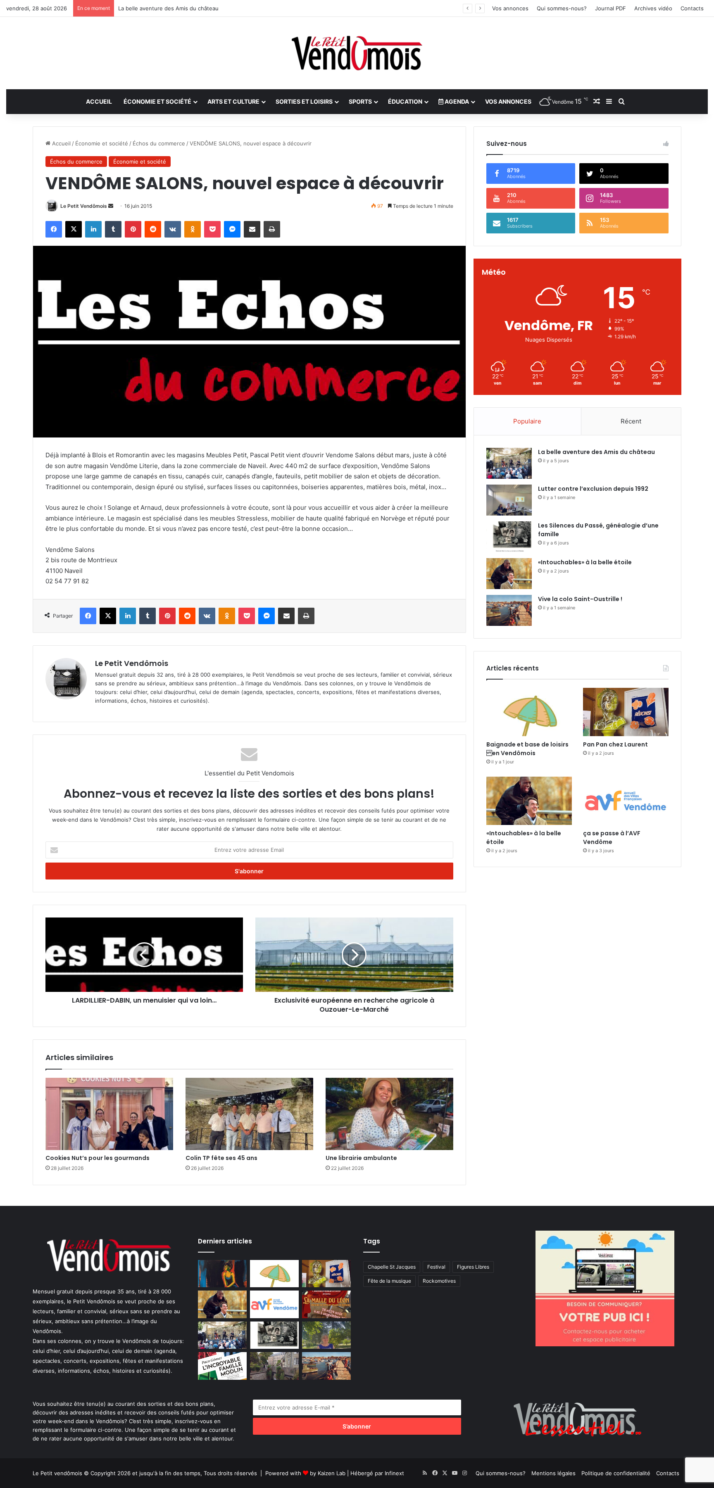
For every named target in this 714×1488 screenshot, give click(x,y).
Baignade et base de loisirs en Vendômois (527, 748)
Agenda (456, 101)
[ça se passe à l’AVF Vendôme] (626, 801)
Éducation (405, 101)
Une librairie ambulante (361, 1158)
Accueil (99, 101)
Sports (360, 101)
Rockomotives (439, 1281)
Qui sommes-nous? (562, 8)
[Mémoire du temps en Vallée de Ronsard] (326, 1304)
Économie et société (157, 101)
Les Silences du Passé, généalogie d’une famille (179, 8)
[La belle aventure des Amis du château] (509, 463)
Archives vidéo (653, 8)
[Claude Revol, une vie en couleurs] (222, 1274)
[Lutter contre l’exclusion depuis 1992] (509, 500)
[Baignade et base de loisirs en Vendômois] (529, 712)
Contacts (692, 8)
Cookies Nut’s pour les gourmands (97, 1158)
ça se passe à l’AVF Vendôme (611, 837)
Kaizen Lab (331, 1473)
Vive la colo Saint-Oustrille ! (580, 599)
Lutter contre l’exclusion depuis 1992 (593, 489)
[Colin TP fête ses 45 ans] (249, 1114)
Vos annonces (510, 8)
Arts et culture (233, 101)
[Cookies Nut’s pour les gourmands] (109, 1114)
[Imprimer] (272, 229)
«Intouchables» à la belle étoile (585, 562)
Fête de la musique (389, 1281)
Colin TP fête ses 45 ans (221, 1158)
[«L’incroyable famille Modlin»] (222, 1366)
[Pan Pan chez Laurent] (626, 712)
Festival (436, 1267)
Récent (631, 421)
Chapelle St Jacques (392, 1267)
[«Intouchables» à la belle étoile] (509, 573)
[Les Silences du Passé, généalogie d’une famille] (509, 536)
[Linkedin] (93, 229)
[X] (73, 229)
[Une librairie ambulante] (389, 1114)
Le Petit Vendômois (83, 206)
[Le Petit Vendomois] (357, 53)
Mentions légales (553, 1473)
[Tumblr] (113, 229)
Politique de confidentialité (615, 1473)
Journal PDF (610, 8)
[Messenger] (232, 229)
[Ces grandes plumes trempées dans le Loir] (274, 1366)
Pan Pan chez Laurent (615, 744)
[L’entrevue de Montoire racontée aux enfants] (326, 1335)
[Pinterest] (133, 229)
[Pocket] (212, 229)
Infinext (394, 1473)
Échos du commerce (159, 143)
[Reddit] (153, 229)
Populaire (527, 421)
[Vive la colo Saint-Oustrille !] (509, 610)
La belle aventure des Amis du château (596, 452)
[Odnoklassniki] (192, 229)
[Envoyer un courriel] (110, 206)
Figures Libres (473, 1267)
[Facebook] (53, 229)
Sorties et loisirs (304, 101)
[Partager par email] (252, 229)
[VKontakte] (172, 229)
